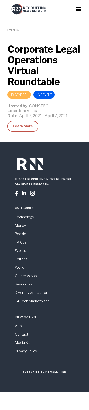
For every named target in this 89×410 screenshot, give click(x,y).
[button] (78, 9)
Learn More (23, 126)
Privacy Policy (26, 351)
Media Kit (22, 342)
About (20, 326)
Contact (21, 334)
